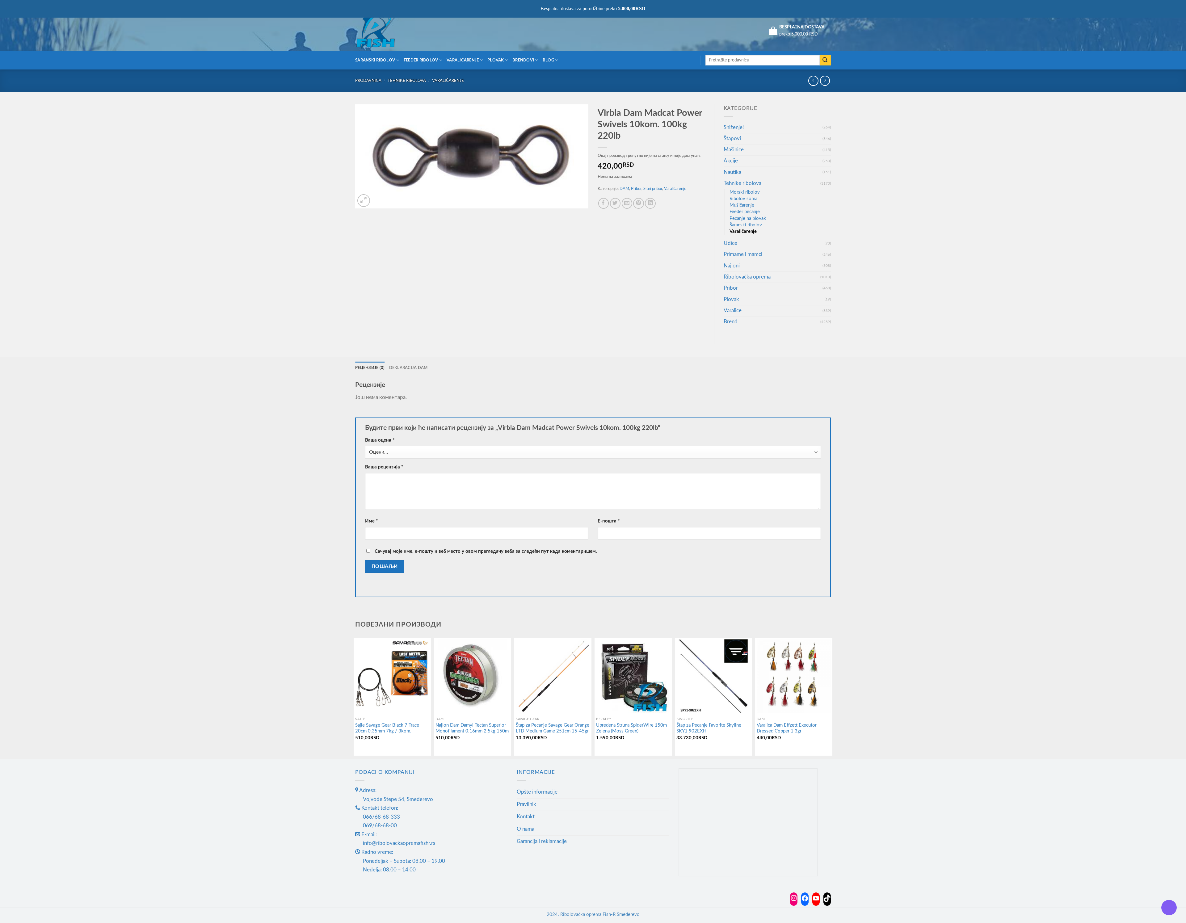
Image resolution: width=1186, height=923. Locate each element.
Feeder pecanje (745, 211)
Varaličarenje (463, 60)
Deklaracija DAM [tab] (408, 368)
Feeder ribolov (421, 60)
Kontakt (526, 816)
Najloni (732, 265)
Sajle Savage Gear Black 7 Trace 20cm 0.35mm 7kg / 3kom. (387, 728)
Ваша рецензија (384, 467)
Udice (730, 243)
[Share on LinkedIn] (650, 203)
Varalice (733, 310)
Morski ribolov (745, 192)
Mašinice (734, 149)
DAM (624, 189)
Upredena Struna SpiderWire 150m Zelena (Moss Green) (631, 728)
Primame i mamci (743, 254)
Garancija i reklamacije (542, 841)
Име (371, 521)
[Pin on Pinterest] (638, 203)
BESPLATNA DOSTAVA (802, 27)
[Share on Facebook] (603, 203)
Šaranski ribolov (375, 60)
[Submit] (825, 60)
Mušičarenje (742, 205)
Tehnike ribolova (407, 80)
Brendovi (523, 60)
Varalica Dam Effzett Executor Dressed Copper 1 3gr (787, 728)
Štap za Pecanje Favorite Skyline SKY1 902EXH (708, 728)
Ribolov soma (743, 198)
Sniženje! (734, 127)
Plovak (495, 60)
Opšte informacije (537, 792)
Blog (548, 60)
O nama (525, 829)
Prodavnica (368, 80)
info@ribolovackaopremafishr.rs (399, 843)
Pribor (636, 189)
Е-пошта (609, 521)
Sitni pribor (652, 189)
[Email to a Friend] (627, 203)
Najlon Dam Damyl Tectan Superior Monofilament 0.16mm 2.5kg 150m (472, 728)
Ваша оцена (379, 440)
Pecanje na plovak (748, 218)
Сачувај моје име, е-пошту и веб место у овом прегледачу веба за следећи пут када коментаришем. (486, 551)
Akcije (731, 160)
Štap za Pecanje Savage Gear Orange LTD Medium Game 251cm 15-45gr (552, 728)
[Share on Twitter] (615, 203)
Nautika (732, 172)
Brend (731, 321)
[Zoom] (363, 200)
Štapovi (732, 138)
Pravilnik (526, 804)
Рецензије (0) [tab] (370, 368)
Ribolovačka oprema (747, 276)
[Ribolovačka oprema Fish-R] (386, 31)
